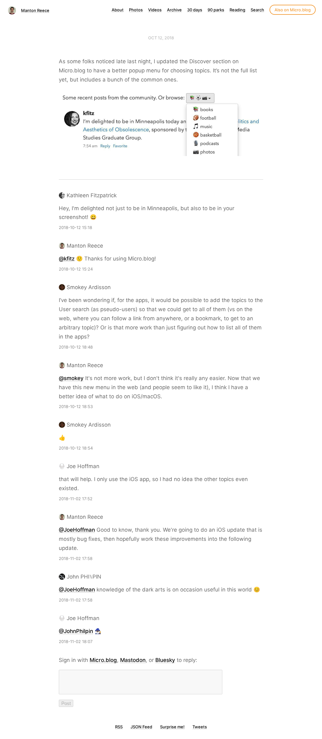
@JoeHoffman (77, 530)
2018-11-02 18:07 (75, 641)
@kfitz (67, 258)
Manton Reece (35, 10)
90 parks (216, 9)
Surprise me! (172, 726)
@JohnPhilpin (76, 631)
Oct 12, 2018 (161, 37)
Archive (174, 9)
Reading (237, 9)
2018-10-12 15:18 (75, 227)
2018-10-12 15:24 (76, 269)
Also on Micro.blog (293, 9)
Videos (155, 9)
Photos (136, 9)
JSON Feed (141, 726)
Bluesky (165, 660)
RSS (119, 726)
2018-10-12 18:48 (76, 347)
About (118, 9)
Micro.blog (103, 660)
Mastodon (133, 660)
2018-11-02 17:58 (75, 558)
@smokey (71, 378)
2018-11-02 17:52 (75, 498)
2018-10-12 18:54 (76, 448)
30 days (194, 9)
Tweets (199, 726)
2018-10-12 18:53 (76, 406)
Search (257, 9)
